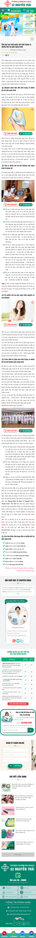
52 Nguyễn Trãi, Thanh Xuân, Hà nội (19, 911)
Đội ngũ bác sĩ (10, 892)
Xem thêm (18, 854)
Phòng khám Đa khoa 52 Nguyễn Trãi (22, 929)
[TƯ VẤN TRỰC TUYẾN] (27, 717)
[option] (18, 24)
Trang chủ (8, 888)
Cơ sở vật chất (27, 892)
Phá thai (26, 896)
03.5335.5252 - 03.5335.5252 (20, 907)
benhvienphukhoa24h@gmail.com (19, 914)
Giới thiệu (26, 888)
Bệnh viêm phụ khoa (11, 896)
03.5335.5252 (16, 10)
